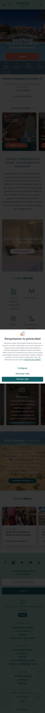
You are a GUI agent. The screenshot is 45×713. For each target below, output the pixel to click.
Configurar (22, 368)
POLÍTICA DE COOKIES (32, 360)
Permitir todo (22, 379)
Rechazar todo (22, 373)
